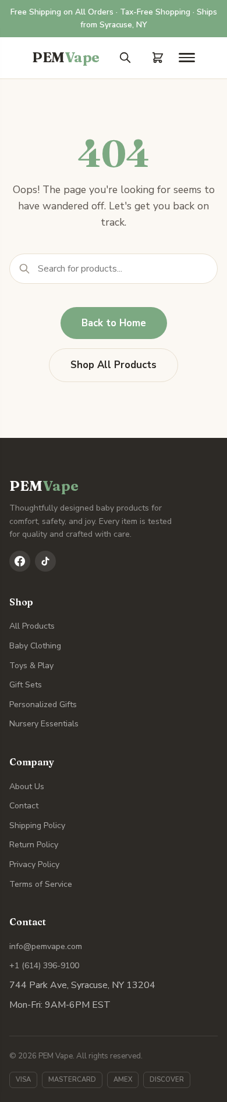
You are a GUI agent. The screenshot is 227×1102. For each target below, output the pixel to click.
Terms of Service (40, 884)
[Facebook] (19, 561)
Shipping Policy (37, 825)
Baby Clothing (35, 645)
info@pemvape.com (45, 946)
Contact (23, 805)
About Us (26, 786)
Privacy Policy (34, 864)
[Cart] (157, 57)
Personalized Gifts (43, 704)
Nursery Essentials (44, 723)
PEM (66, 57)
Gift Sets (25, 684)
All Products (32, 626)
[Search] (125, 57)
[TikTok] (45, 561)
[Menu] (187, 57)
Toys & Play (31, 665)
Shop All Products (113, 365)
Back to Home (113, 323)
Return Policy (33, 844)
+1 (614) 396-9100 (44, 965)
